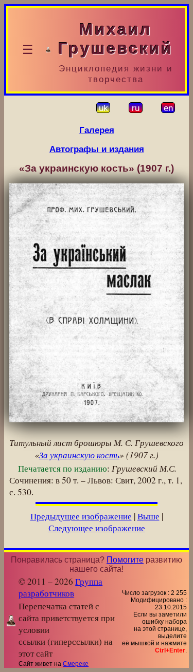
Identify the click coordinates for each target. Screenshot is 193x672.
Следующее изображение (96, 528)
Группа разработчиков (60, 587)
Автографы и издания (96, 149)
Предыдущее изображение (81, 516)
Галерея (96, 130)
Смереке (76, 663)
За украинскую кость (79, 455)
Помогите (125, 559)
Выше (148, 516)
